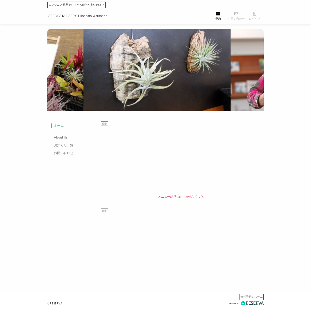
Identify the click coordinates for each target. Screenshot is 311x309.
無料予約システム (251, 296)
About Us (61, 137)
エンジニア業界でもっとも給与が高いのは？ (76, 4)
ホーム (59, 125)
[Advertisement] (182, 158)
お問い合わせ (64, 153)
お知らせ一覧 (64, 145)
